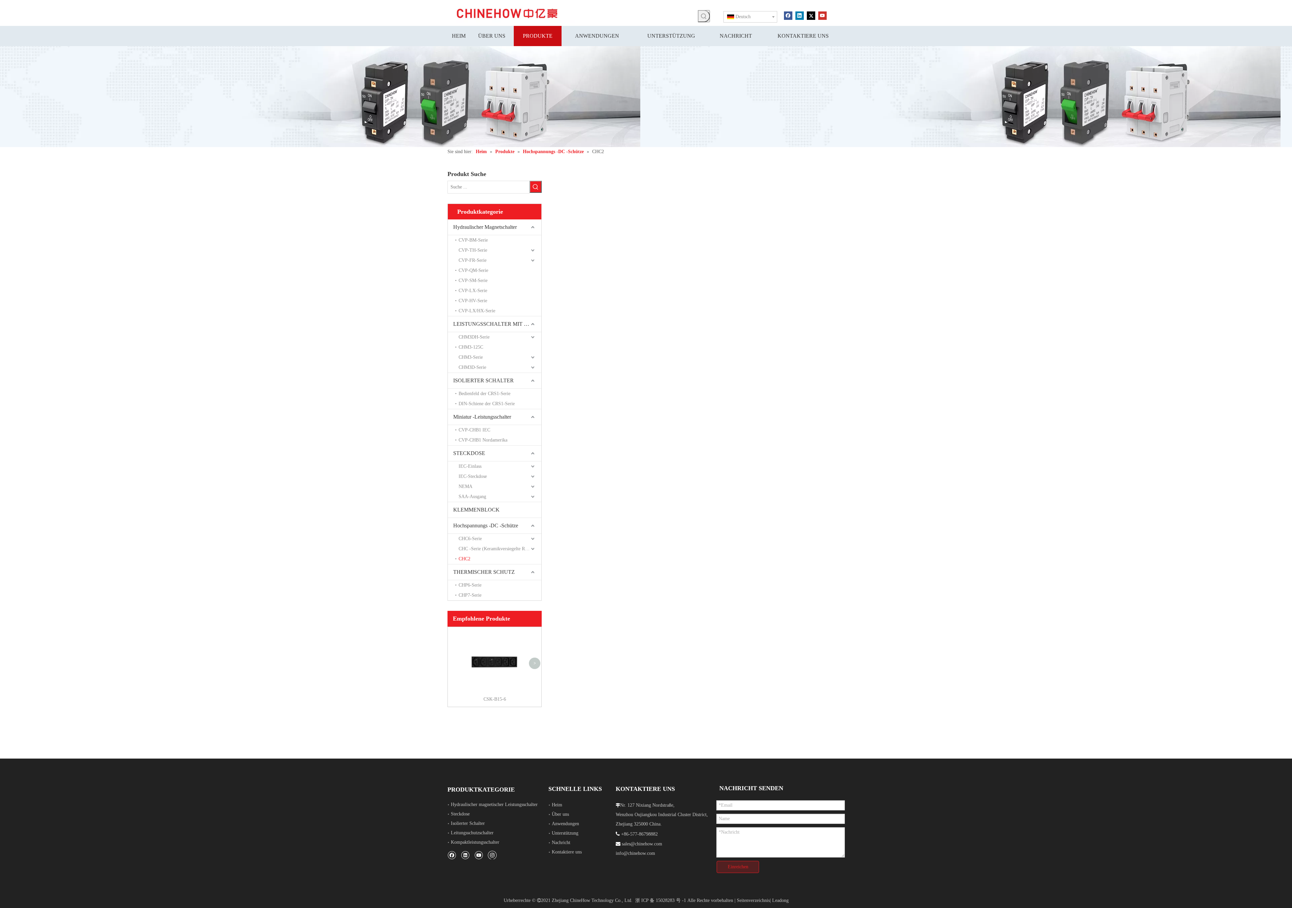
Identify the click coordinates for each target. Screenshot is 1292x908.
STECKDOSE (469, 453)
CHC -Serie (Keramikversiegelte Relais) (497, 548)
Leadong (780, 900)
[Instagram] (492, 854)
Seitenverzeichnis (753, 900)
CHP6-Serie (470, 585)
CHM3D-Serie (472, 367)
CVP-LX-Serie (473, 290)
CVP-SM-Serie (473, 280)
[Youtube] (822, 15)
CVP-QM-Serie (473, 270)
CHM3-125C (471, 347)
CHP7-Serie (470, 595)
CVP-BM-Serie (473, 240)
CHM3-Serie (471, 357)
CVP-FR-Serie (473, 260)
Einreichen (738, 866)
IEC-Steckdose (473, 476)
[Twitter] (811, 15)
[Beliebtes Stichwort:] (704, 16)
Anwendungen (565, 823)
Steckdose (460, 813)
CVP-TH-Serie (473, 250)
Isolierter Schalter (468, 823)
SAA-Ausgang (472, 496)
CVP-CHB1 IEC (474, 429)
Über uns (560, 814)
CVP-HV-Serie (473, 300)
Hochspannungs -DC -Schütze (485, 525)
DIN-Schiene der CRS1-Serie (487, 403)
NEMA (465, 486)
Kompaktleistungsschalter (475, 842)
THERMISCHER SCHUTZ (484, 572)
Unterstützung (565, 833)
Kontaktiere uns (567, 851)
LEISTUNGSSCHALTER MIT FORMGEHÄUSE (497, 324)
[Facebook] (788, 15)
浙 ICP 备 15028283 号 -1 (660, 900)
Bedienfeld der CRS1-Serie (484, 393)
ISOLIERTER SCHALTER (483, 380)
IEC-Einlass (470, 466)
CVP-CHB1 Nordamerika (483, 440)
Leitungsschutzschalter (472, 832)
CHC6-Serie (470, 538)
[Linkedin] (799, 15)
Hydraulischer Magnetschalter (485, 227)
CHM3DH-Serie (474, 337)
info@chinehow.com (635, 853)
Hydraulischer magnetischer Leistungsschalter (494, 804)
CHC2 (464, 558)
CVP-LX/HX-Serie (477, 310)
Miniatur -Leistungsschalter (482, 417)
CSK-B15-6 (494, 699)
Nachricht (561, 842)
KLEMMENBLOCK (476, 510)
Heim (557, 804)
